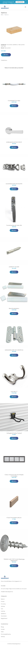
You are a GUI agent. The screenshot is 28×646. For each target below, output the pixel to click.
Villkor (2, 631)
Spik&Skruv (15, 44)
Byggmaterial (4, 618)
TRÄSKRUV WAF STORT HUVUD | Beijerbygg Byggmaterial (14, 560)
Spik (5, 46)
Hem (2, 14)
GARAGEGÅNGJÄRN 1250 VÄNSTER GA (14, 350)
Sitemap (3, 636)
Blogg (2, 627)
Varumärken (9, 44)
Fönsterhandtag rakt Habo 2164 (14, 225)
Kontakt (3, 629)
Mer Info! (6, 54)
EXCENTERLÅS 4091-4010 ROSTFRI (14, 183)
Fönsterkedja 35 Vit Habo (14, 100)
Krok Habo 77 (14, 391)
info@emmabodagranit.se (7, 591)
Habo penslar (21, 44)
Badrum (3, 599)
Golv (2, 608)
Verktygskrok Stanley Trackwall (14, 433)
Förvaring (3, 604)
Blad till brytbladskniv (14, 308)
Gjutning (3, 606)
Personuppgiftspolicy (6, 634)
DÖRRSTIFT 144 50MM (14, 267)
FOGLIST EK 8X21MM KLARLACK (14, 517)
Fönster (2, 601)
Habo (2, 46)
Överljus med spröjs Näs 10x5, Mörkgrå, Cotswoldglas (14, 475)
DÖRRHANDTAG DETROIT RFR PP (14, 142)
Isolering (3, 611)
